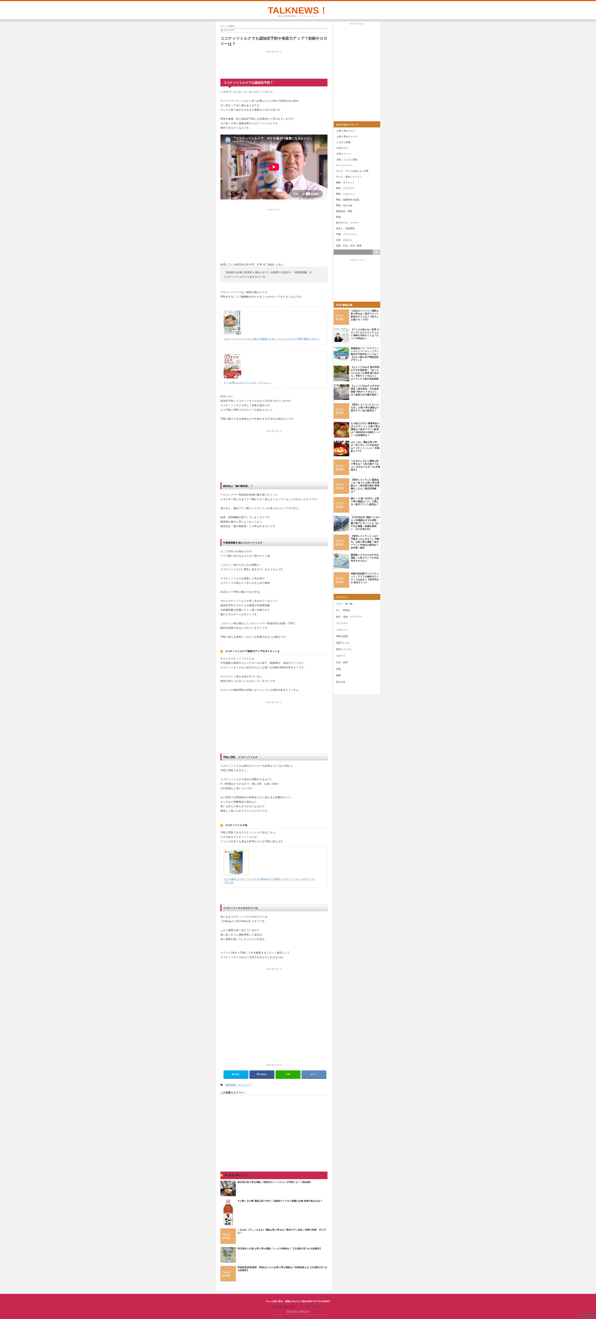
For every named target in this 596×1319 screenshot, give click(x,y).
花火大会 (340, 682)
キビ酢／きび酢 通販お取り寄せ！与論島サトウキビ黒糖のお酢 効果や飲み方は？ (280, 1201)
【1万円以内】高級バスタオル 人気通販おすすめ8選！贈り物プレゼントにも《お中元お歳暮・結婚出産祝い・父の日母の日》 (365, 523)
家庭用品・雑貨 (344, 211)
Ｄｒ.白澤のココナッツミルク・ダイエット (247, 382)
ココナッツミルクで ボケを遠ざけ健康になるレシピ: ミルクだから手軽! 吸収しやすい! (271, 339)
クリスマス (342, 623)
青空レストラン (344, 649)
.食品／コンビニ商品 (347, 159)
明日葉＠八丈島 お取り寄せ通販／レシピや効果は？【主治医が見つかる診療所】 (279, 1248)
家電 (338, 217)
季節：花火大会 (344, 205)
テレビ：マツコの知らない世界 (352, 171)
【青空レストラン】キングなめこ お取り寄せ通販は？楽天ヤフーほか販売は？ (365, 407)
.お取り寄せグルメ (345, 130)
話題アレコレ (343, 642)
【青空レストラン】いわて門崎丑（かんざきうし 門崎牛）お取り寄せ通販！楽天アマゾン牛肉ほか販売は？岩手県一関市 (365, 542)
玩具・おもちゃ (344, 240)
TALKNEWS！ (298, 10)
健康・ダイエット (241, 1085)
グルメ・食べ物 (344, 603)
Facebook (262, 1074)
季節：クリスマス (345, 188)
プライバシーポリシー (298, 1311)
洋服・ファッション (346, 234)
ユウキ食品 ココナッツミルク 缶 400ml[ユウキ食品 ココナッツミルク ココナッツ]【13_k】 (269, 881)
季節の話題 (342, 636)
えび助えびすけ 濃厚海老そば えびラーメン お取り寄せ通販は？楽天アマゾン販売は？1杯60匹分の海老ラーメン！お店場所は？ (365, 429)
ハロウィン (342, 629)
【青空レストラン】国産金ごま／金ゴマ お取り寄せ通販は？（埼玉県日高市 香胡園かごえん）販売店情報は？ (365, 485)
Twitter (237, 1074)
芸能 (338, 668)
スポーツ (340, 655)
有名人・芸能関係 (345, 228)
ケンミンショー (344, 165)
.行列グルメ (342, 148)
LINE (288, 1074)
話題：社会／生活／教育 (349, 245)
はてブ (314, 1074)
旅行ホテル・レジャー (347, 222)
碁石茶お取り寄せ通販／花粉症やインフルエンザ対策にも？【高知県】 (274, 1182)
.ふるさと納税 (343, 142)
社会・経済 (342, 662)
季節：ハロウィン (345, 194)
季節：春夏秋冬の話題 (347, 199)
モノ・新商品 (343, 610)
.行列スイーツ (343, 153)
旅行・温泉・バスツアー (349, 616)
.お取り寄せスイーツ (347, 136)
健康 (228, 1085)
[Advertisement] (273, 62)
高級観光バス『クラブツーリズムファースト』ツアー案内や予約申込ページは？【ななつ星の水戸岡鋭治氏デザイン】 (365, 354)
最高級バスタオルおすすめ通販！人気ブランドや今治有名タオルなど (365, 557)
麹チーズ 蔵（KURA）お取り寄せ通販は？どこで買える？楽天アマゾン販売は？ (365, 501)
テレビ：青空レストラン (349, 176)
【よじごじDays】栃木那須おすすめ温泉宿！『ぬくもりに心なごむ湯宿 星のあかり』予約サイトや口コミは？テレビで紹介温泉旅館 (365, 373)
